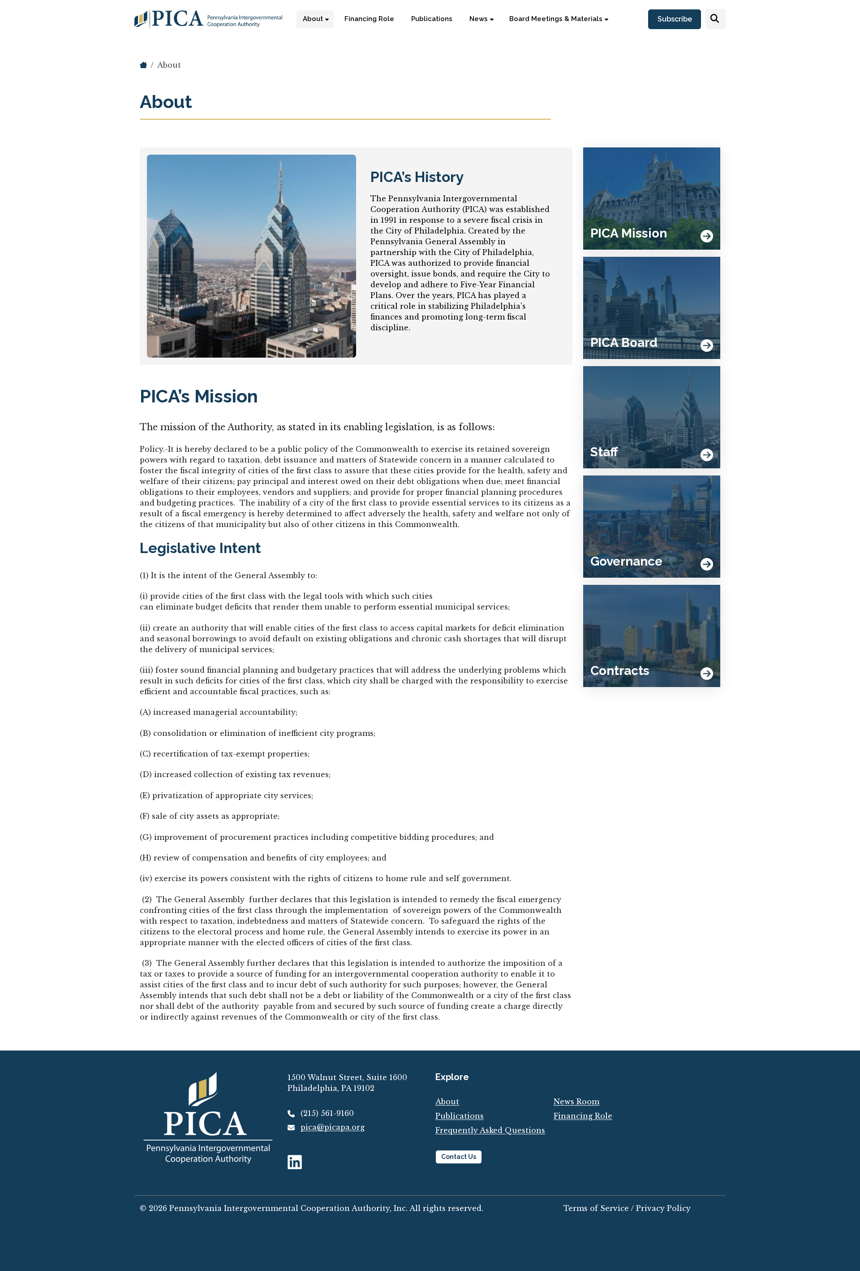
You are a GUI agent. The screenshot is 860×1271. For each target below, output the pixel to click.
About (169, 65)
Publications (459, 1115)
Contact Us (458, 1156)
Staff (604, 452)
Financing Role (583, 1115)
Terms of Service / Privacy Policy (627, 1208)
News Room (576, 1101)
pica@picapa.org (333, 1127)
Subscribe (675, 19)
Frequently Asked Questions (490, 1130)
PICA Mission (628, 233)
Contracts (619, 670)
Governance (626, 561)
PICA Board (624, 342)
